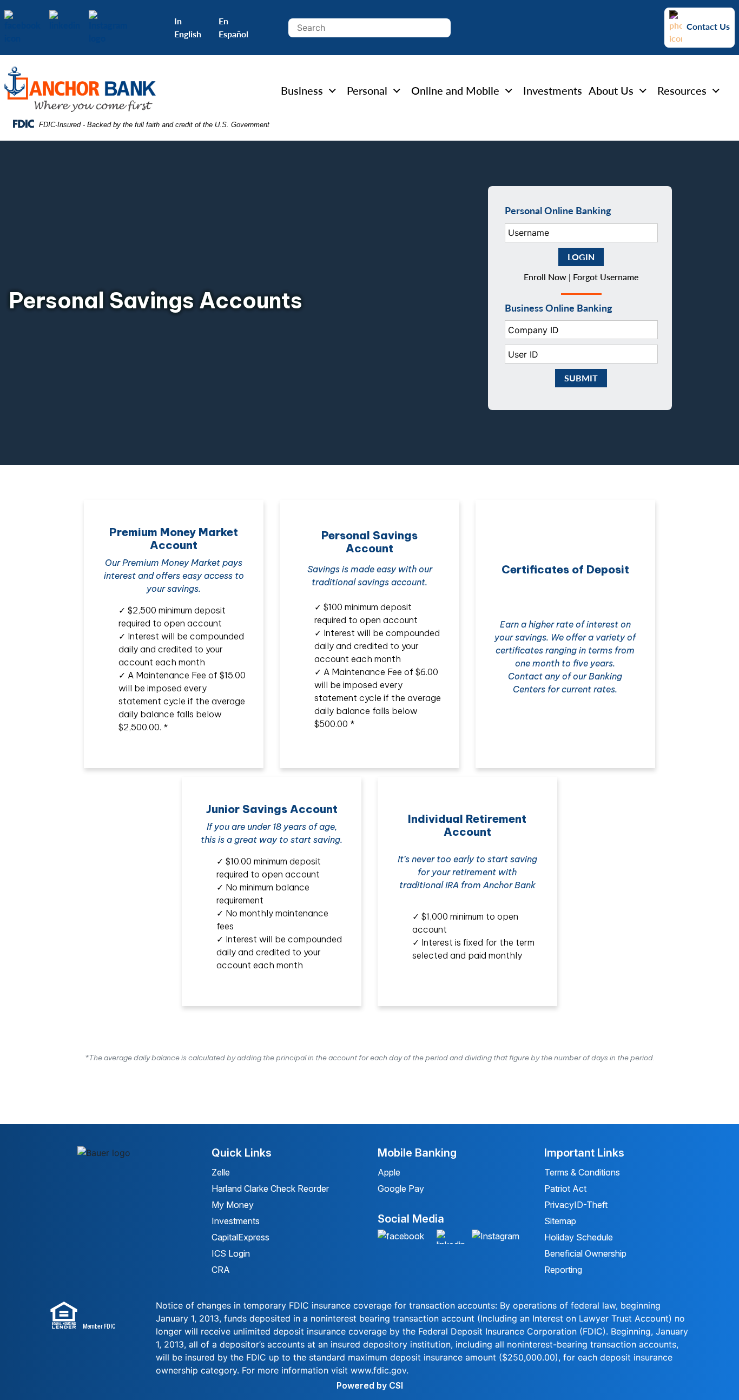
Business (302, 90)
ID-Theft (591, 1204)
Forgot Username (605, 276)
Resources (682, 90)
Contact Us (708, 26)
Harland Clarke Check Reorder (270, 1188)
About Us (611, 90)
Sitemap (560, 1221)
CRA (221, 1269)
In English (187, 27)
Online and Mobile (455, 90)
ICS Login (231, 1253)
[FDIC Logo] (92, 1316)
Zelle (221, 1172)
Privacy (559, 1204)
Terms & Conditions (582, 1172)
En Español (233, 27)
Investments (552, 90)
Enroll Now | (548, 276)
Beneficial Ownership (585, 1253)
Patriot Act (565, 1188)
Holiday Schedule (578, 1237)
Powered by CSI (369, 1385)
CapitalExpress (240, 1237)
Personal (367, 90)
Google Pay (401, 1188)
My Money (233, 1204)
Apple (390, 1172)
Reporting (563, 1269)
